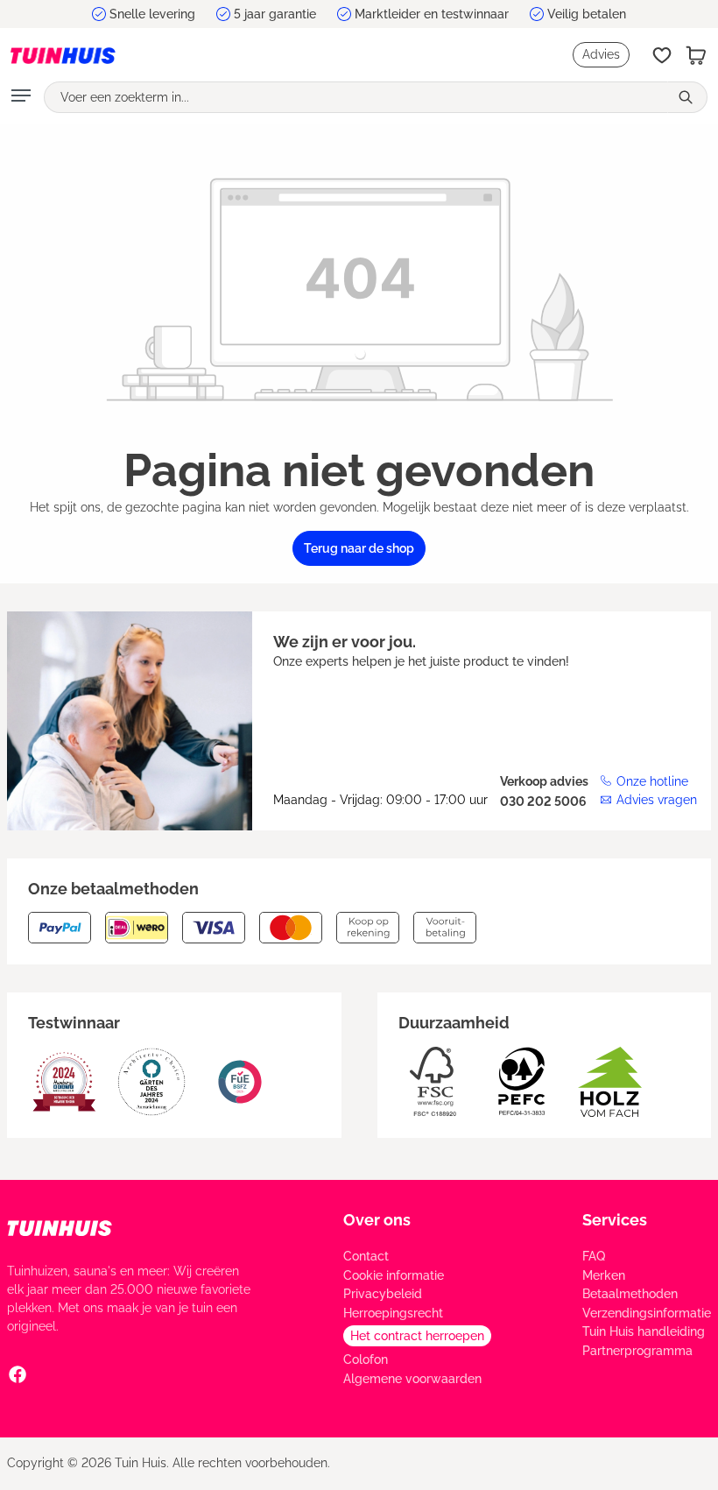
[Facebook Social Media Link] (17, 1373)
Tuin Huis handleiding (643, 1331)
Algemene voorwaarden (412, 1379)
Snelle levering (152, 14)
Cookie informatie (393, 1275)
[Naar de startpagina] (63, 55)
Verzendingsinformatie (646, 1313)
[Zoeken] (687, 97)
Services (614, 1220)
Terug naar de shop (359, 548)
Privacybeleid (382, 1294)
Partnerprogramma (637, 1351)
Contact (366, 1256)
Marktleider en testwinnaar (432, 14)
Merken (603, 1275)
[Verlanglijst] (662, 55)
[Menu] (21, 97)
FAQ (593, 1256)
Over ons (377, 1220)
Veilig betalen (586, 14)
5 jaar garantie (275, 14)
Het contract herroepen (417, 1336)
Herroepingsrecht (393, 1313)
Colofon (365, 1359)
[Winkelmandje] (696, 55)
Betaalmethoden (630, 1294)
